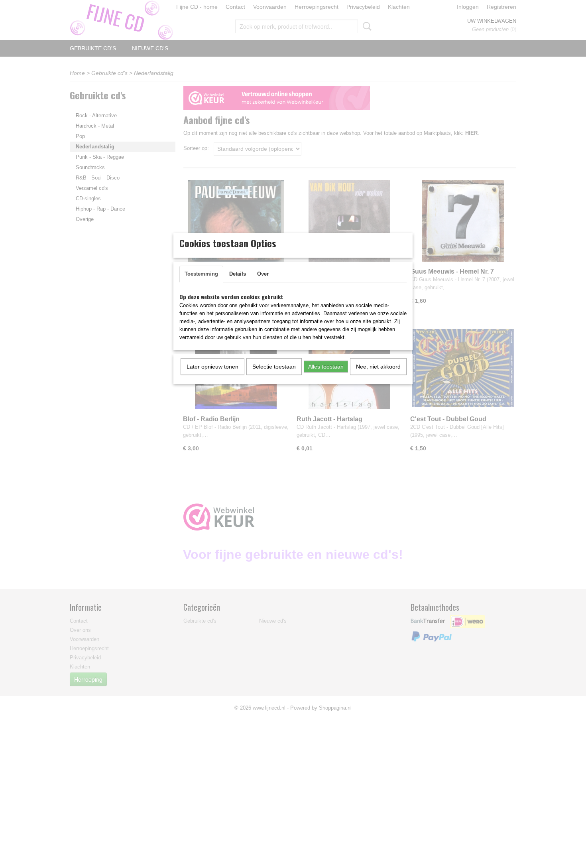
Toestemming (201, 274)
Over (263, 274)
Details (237, 274)
